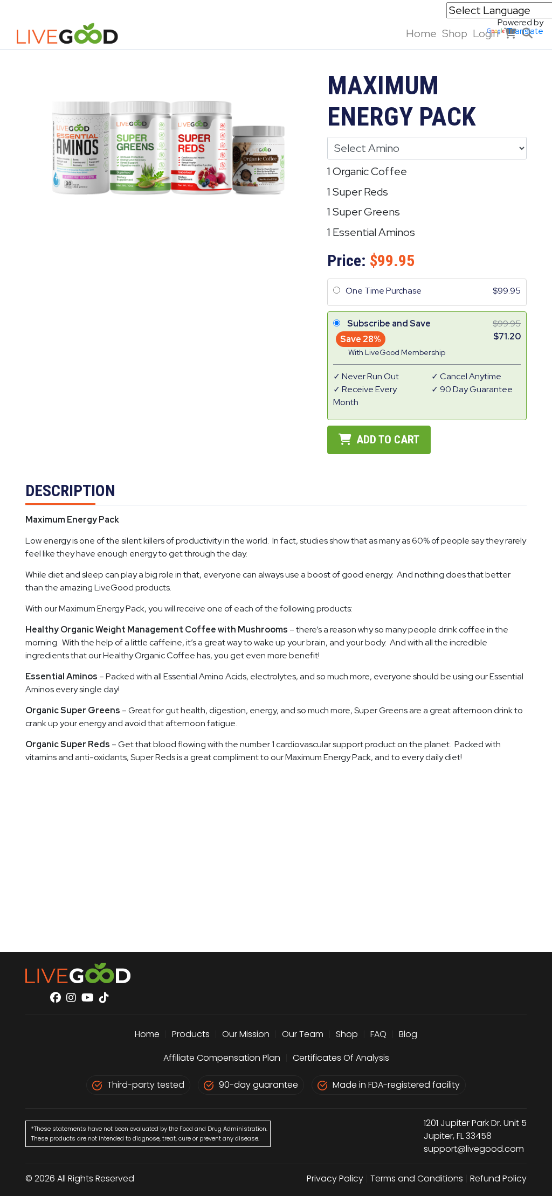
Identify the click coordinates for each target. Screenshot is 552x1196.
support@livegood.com (474, 1149)
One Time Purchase (384, 290)
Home (421, 33)
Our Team (304, 1034)
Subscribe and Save (389, 323)
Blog (408, 1034)
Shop (347, 1034)
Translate (525, 31)
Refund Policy (498, 1178)
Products (191, 1034)
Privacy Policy (335, 1178)
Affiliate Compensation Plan (221, 1058)
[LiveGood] (73, 33)
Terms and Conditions (416, 1178)
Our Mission (246, 1034)
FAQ (378, 1034)
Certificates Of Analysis (341, 1058)
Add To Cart (386, 439)
